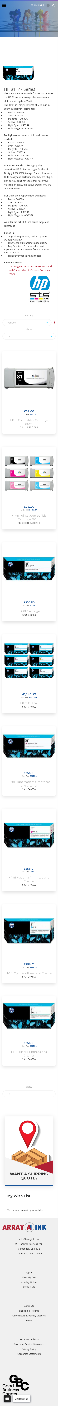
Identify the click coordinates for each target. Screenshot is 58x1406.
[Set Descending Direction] (54, 322)
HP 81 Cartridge (29, 611)
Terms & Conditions (29, 1339)
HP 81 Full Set (29, 703)
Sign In (29, 1272)
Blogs (29, 1320)
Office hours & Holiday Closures (29, 1315)
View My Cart (29, 1277)
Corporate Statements (29, 1353)
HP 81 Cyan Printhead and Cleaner (29, 973)
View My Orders (29, 1282)
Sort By (29, 315)
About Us (29, 1305)
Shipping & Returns (29, 1310)
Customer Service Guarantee (29, 1344)
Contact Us (29, 1286)
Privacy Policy (29, 1349)
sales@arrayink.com (29, 1239)
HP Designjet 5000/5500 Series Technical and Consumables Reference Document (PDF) (30, 270)
